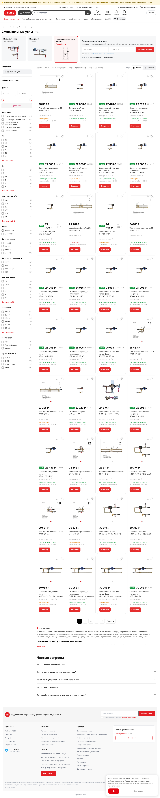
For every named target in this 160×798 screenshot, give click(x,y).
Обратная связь (11, 745)
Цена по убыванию (95, 68)
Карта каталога (80, 795)
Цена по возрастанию (77, 68)
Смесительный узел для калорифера (109, 110)
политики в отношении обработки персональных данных (41, 782)
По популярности (59, 68)
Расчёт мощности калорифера (52, 761)
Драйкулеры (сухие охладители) (89, 748)
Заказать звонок (145, 50)
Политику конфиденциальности (103, 54)
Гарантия (8, 734)
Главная (4, 27)
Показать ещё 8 (8, 191)
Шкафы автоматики (84, 745)
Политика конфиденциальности (53, 738)
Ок (114, 791)
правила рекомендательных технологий (76, 782)
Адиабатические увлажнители (88, 752)
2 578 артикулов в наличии (26, 7)
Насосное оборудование (92, 19)
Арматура (80, 759)
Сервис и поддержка (84, 7)
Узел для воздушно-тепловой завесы (55, 757)
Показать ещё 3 (8, 161)
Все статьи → (48, 773)
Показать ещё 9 (8, 302)
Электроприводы (83, 765)
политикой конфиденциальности (121, 783)
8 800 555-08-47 (149, 7)
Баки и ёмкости (83, 755)
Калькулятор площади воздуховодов (54, 767)
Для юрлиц (121, 19)
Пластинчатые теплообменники (68, 19)
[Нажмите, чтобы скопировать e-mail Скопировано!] (137, 7)
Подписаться (146, 713)
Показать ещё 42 (8, 221)
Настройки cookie (47, 745)
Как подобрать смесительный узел (54, 754)
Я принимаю (99, 54)
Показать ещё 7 (8, 332)
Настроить (138, 791)
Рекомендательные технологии (53, 741)
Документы (9, 738)
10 (102, 621)
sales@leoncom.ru (103, 2)
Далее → (110, 621)
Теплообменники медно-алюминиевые (37, 19)
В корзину (44, 126)
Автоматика (81, 762)
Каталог (13, 27)
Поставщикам (10, 741)
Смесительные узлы (11, 19)
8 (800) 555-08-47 (124, 729)
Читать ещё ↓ (42, 647)
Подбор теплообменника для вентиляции (56, 764)
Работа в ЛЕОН (10, 731)
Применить (16, 106)
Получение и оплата (65, 7)
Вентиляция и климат (85, 769)
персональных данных (129, 717)
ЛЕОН (9, 13)
